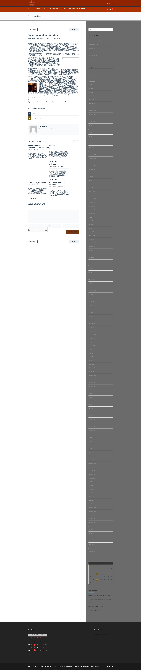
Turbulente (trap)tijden (37, 182)
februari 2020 (91, 367)
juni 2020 (90, 353)
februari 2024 (91, 191)
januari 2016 (91, 548)
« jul (89, 584)
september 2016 (92, 518)
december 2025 (92, 110)
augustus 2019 (91, 390)
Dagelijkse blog (92, 67)
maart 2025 (91, 143)
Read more (32, 162)
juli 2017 (90, 481)
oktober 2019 (91, 382)
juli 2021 (90, 305)
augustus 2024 (91, 169)
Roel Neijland (32, 38)
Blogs (45, 8)
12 (97, 574)
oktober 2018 (91, 426)
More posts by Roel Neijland (46, 129)
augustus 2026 (91, 81)
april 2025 (90, 140)
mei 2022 (90, 268)
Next (73, 29)
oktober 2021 (91, 294)
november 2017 (92, 467)
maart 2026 (91, 99)
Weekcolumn (96, 16)
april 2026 (90, 95)
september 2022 (92, 254)
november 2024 (92, 158)
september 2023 (92, 209)
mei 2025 (90, 136)
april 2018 (90, 448)
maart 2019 (91, 408)
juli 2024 (90, 173)
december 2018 (92, 419)
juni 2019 (90, 397)
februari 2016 (91, 544)
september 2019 (92, 386)
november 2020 (92, 334)
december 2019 (92, 375)
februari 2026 (91, 103)
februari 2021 (91, 323)
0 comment (47, 38)
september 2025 (92, 121)
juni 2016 (90, 529)
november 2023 (92, 202)
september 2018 (92, 430)
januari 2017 (91, 503)
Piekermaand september (43, 35)
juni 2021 (90, 309)
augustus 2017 (91, 478)
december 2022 (92, 242)
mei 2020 (90, 356)
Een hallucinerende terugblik (57, 183)
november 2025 (92, 114)
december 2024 (92, 154)
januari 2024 (91, 195)
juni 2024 (90, 176)
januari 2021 (91, 327)
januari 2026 (91, 106)
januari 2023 (91, 239)
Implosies (53, 146)
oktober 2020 (91, 338)
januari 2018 (91, 459)
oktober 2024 (91, 162)
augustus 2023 (91, 213)
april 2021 (90, 316)
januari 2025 (91, 151)
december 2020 (92, 331)
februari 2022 (91, 279)
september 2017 (92, 474)
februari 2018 (91, 456)
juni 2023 (90, 220)
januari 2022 (91, 283)
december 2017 (92, 463)
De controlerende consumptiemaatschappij (38, 146)
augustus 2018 (91, 434)
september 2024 (92, 165)
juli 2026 (90, 84)
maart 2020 (91, 364)
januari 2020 (91, 371)
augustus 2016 (91, 522)
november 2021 (92, 290)
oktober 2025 (91, 118)
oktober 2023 (91, 206)
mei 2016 (90, 533)
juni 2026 (90, 88)
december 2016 (92, 507)
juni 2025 (90, 132)
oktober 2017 (91, 470)
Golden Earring (99, 606)
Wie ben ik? (37, 8)
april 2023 (90, 228)
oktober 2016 (91, 514)
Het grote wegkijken (93, 44)
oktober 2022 (91, 250)
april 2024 (90, 184)
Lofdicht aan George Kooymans (105, 595)
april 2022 (90, 272)
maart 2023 (91, 231)
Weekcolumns (54, 8)
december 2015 (92, 551)
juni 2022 (90, 265)
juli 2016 (90, 526)
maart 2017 (91, 496)
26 (97, 579)
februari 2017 (91, 500)
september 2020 (92, 342)
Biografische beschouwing (77, 8)
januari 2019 (91, 415)
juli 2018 (90, 437)
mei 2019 (90, 401)
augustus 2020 (91, 345)
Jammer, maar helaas (93, 51)
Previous (33, 29)
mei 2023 (90, 224)
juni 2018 (90, 441)
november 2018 (92, 423)
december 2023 (92, 198)
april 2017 (90, 492)
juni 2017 (90, 485)
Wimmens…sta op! (92, 55)
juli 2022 (90, 261)
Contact (63, 8)
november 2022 (92, 246)
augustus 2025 (91, 125)
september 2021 (92, 298)
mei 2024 (90, 180)
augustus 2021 (91, 301)
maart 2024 (91, 187)
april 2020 (90, 360)
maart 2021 (91, 320)
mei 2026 (90, 92)
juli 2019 (90, 393)
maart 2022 (91, 276)
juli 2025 (90, 129)
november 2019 (92, 378)
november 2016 (92, 511)
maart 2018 (91, 452)
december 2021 (92, 287)
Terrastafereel (91, 48)
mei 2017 (90, 489)
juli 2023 (90, 217)
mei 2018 (90, 445)
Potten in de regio (105, 602)
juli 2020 (90, 349)
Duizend (96, 610)
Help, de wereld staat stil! (94, 40)
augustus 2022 (91, 257)
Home (29, 8)
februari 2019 (91, 412)
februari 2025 (91, 147)
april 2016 (90, 537)
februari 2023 (91, 235)
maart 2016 (91, 540)
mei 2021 (90, 312)
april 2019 (90, 404)
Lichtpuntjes (54, 164)
